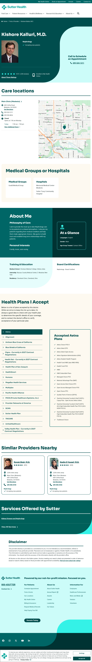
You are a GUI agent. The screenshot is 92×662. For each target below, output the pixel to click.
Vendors (72, 599)
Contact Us (87, 2)
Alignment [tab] (9, 337)
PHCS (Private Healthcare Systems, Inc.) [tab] (22, 398)
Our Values (50, 607)
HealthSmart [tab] (10, 372)
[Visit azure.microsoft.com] (43, 157)
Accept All (82, 658)
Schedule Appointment (31, 589)
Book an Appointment (59, 2)
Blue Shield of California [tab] (15, 347)
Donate (71, 2)
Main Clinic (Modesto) (10, 101)
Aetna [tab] (8, 332)
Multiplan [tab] (9, 388)
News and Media (76, 596)
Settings (81, 653)
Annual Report (53, 592)
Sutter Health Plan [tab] (13, 414)
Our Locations (28, 596)
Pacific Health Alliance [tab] (14, 393)
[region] (64, 129)
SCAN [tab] (8, 408)
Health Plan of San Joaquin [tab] (16, 367)
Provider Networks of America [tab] (18, 403)
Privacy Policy (26, 659)
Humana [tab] (8, 377)
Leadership (50, 603)
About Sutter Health (53, 589)
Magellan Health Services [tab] (15, 382)
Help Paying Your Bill (30, 610)
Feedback (88, 157)
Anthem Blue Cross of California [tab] (18, 342)
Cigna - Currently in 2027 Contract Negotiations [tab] (19, 353)
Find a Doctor (28, 592)
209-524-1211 (78, 63)
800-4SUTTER (8, 584)
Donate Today (32, 620)
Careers (78, 2)
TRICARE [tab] (9, 419)
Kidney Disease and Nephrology (12, 518)
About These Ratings (8, 77)
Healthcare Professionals (78, 592)
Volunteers (73, 603)
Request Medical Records (32, 607)
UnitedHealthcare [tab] (12, 424)
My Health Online (43, 2)
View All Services (8, 527)
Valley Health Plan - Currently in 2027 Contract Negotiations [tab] (20, 430)
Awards (49, 596)
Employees (73, 589)
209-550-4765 (57, 485)
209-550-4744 (11, 485)
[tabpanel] (70, 378)
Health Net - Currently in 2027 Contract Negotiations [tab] (21, 361)
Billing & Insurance (30, 603)
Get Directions (8, 109)
